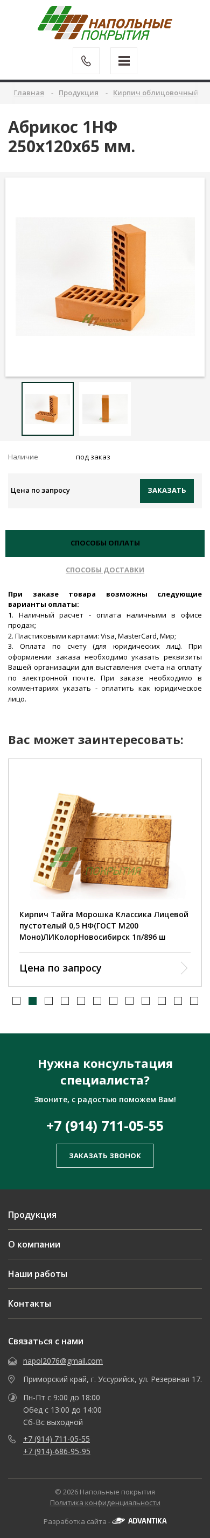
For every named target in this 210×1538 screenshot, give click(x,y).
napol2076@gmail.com (63, 1361)
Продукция (32, 1215)
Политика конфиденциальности (105, 1502)
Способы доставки (105, 570)
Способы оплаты (105, 543)
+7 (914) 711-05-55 (105, 1125)
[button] (16, 1001)
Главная (28, 92)
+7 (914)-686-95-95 (56, 1451)
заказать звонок (105, 1155)
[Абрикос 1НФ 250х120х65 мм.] (105, 276)
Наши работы (37, 1274)
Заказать (167, 490)
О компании (34, 1244)
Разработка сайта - (78, 1521)
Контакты (29, 1303)
